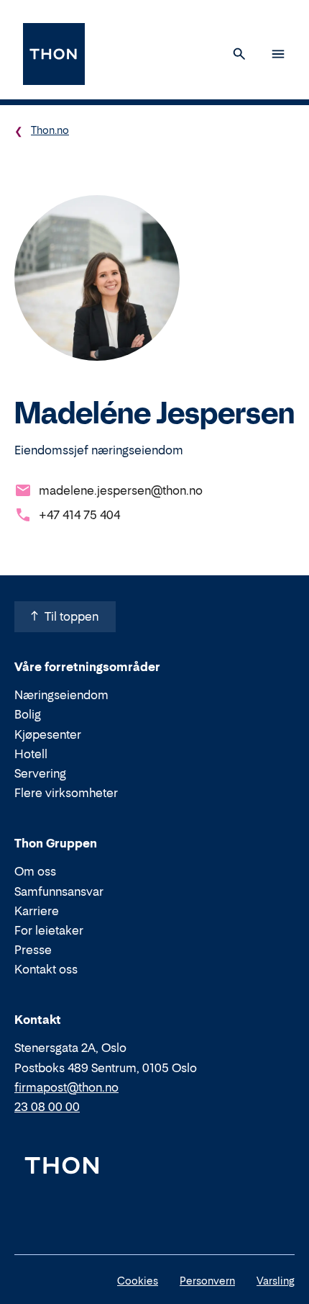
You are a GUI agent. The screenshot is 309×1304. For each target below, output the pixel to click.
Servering (40, 773)
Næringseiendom (61, 695)
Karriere (36, 911)
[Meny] (278, 54)
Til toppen (71, 616)
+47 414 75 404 (79, 515)
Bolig (27, 714)
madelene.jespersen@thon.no (121, 490)
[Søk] (239, 54)
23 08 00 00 (47, 1107)
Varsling (276, 1280)
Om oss (35, 871)
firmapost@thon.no (66, 1087)
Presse (33, 950)
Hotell (30, 754)
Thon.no (50, 130)
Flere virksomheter (66, 793)
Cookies (137, 1280)
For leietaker (48, 930)
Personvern (207, 1280)
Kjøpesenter (47, 734)
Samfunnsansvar (58, 891)
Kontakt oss (46, 969)
